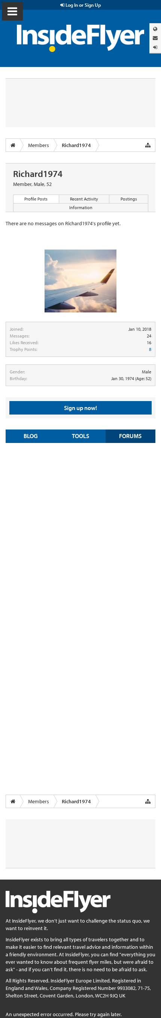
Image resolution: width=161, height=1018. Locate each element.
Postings (129, 199)
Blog (31, 436)
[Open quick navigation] (148, 145)
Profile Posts (36, 199)
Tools (80, 436)
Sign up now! (80, 408)
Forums (130, 436)
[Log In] (155, 47)
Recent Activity (84, 199)
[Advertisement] (80, 530)
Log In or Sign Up (82, 5)
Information (80, 207)
